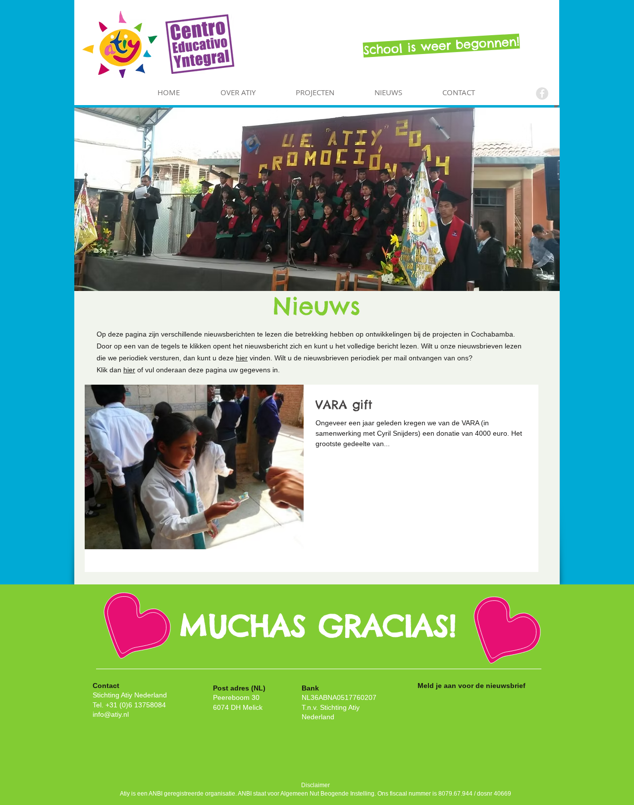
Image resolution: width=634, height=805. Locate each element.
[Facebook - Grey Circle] (542, 93)
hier (242, 358)
